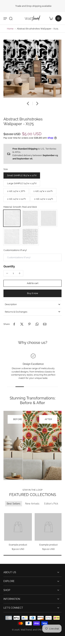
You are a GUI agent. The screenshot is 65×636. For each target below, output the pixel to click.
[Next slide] (37, 103)
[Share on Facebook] (14, 324)
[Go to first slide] (10, 510)
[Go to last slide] (28, 103)
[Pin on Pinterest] (29, 324)
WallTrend (26, 629)
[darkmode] (58, 18)
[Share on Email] (45, 324)
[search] (11, 18)
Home (10, 28)
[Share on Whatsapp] (37, 324)
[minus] (7, 273)
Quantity (9, 266)
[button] (32, 283)
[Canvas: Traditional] (30, 236)
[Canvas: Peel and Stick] (30, 218)
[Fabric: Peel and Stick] (48, 218)
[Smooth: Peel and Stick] (11, 218)
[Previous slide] (5, 510)
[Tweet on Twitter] (22, 324)
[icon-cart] (51, 18)
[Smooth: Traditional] (11, 236)
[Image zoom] (32, 69)
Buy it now (32, 293)
